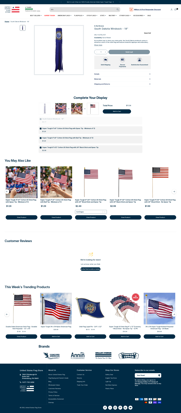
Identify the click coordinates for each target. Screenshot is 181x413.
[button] (36, 15)
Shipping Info (81, 381)
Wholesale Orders (54, 385)
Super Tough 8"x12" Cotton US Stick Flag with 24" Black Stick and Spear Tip (70, 147)
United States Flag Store (33, 407)
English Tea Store (111, 378)
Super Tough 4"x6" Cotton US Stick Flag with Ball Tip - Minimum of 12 (67, 138)
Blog (49, 381)
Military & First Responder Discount (147, 9)
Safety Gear (109, 374)
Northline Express (111, 385)
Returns (79, 378)
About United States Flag (56, 374)
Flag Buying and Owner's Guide (58, 378)
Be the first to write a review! (90, 269)
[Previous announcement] (61, 2)
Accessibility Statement (56, 399)
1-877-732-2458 (28, 382)
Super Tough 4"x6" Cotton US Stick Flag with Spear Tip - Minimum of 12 (68, 128)
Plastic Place (109, 388)
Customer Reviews (54, 388)
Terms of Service (53, 395)
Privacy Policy (52, 392)
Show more (98, 45)
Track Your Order (82, 385)
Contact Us (80, 374)
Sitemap (51, 402)
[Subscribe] (159, 375)
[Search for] (118, 9)
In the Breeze (99, 26)
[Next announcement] (120, 2)
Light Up (108, 381)
